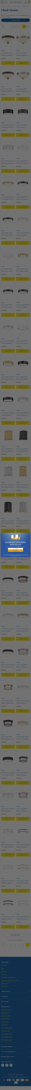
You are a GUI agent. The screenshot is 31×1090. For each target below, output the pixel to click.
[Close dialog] (29, 533)
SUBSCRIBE (15, 550)
